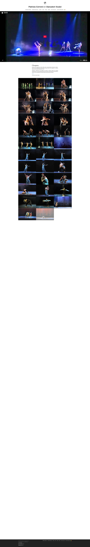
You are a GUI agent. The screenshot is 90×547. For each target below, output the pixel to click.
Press (33, 73)
